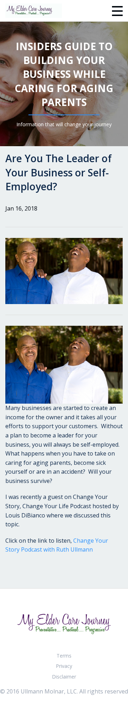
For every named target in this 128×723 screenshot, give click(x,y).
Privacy (64, 666)
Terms (64, 655)
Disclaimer (64, 676)
